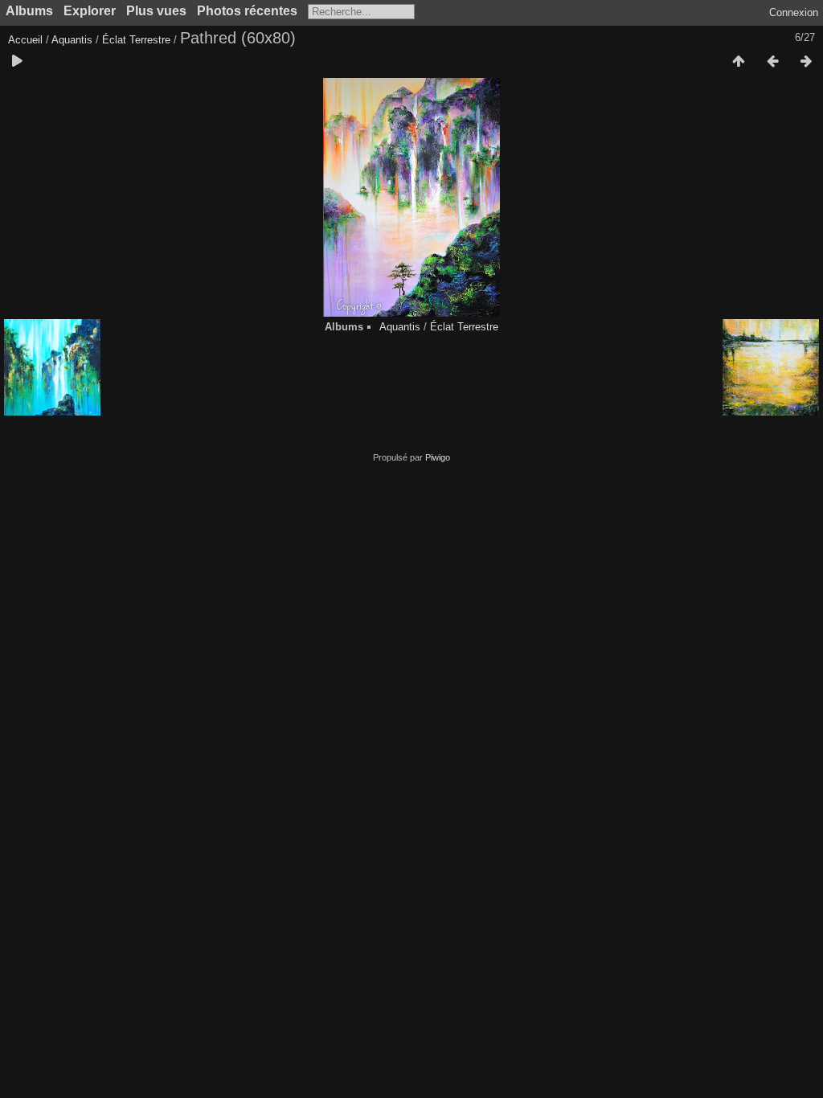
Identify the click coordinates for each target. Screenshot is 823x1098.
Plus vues (156, 11)
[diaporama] (17, 62)
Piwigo (437, 457)
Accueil (25, 40)
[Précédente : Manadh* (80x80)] (772, 62)
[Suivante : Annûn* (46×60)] (806, 62)
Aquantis (71, 40)
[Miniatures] (738, 62)
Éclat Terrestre (136, 40)
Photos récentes (247, 11)
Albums (29, 11)
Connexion (793, 12)
